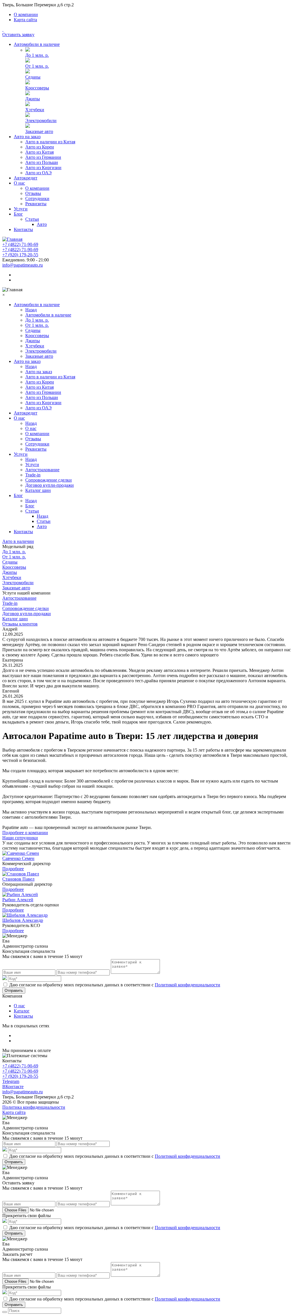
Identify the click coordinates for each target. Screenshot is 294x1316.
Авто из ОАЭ (38, 172)
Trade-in (32, 474)
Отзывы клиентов (20, 623)
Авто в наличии (18, 541)
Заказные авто (39, 131)
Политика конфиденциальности (33, 1107)
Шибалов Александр (22, 920)
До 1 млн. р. (37, 55)
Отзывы (33, 193)
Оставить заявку (18, 34)
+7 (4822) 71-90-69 (20, 244)
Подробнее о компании (25, 832)
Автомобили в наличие (37, 44)
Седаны (32, 77)
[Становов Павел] (20, 873)
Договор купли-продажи (49, 485)
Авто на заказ (27, 136)
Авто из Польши (41, 162)
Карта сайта (25, 19)
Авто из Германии (43, 157)
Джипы (32, 98)
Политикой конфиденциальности (187, 984)
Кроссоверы (37, 87)
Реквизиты (36, 203)
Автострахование (42, 469)
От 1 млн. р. (37, 66)
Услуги (21, 208)
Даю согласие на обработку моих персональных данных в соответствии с (114, 984)
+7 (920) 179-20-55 (20, 254)
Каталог (22, 1010)
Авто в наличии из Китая (50, 141)
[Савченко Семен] (20, 853)
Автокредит (25, 177)
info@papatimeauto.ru (22, 265)
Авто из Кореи (39, 146)
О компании (26, 14)
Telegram (10, 1081)
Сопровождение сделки (48, 480)
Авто (42, 224)
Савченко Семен (18, 858)
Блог (18, 214)
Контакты (23, 229)
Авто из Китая (39, 152)
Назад (31, 309)
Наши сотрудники (20, 837)
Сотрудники (37, 198)
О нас (19, 183)
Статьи (32, 219)
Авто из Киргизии (43, 167)
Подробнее (13, 868)
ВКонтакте (13, 1086)
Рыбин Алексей (17, 899)
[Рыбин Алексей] (20, 894)
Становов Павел (18, 879)
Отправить (14, 990)
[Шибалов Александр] (25, 915)
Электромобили (41, 120)
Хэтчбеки (34, 109)
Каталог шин (38, 490)
